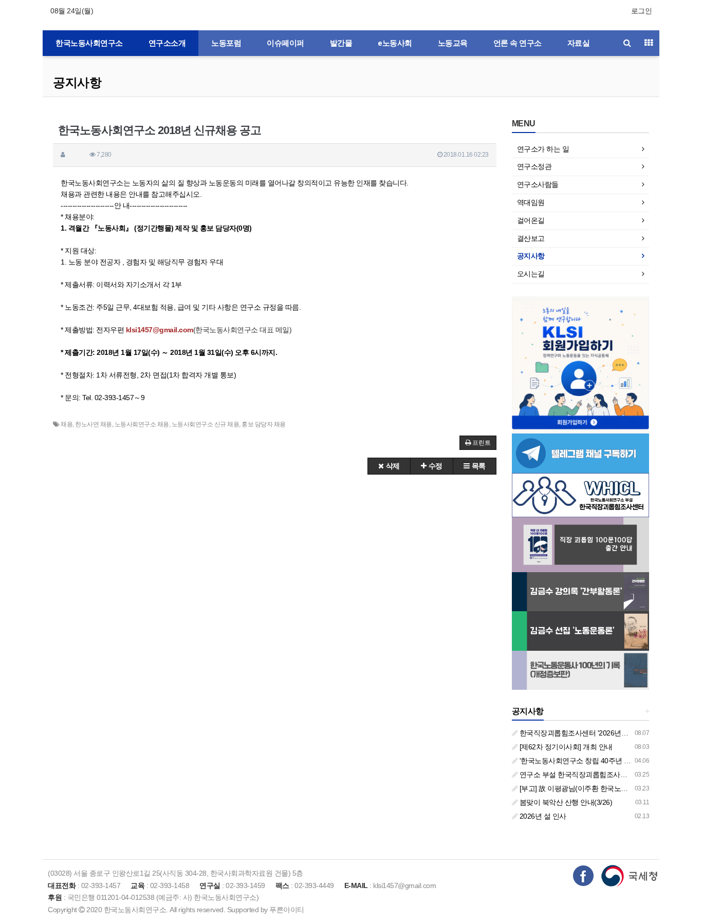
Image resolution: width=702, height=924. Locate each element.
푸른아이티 (286, 910)
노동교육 (453, 43)
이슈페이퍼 (285, 43)
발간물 (341, 43)
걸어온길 (531, 220)
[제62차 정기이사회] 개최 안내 (565, 747)
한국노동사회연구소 (89, 43)
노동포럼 (226, 43)
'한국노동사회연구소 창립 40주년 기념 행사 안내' (594, 761)
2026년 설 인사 (542, 816)
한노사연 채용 (93, 424)
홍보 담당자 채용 (264, 424)
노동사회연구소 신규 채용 (205, 424)
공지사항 (77, 82)
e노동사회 (395, 43)
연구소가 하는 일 (543, 149)
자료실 (578, 43)
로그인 (641, 11)
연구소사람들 (538, 184)
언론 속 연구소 (517, 43)
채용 (66, 424)
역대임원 (531, 202)
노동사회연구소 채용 (142, 424)
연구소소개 (167, 43)
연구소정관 (534, 166)
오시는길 (531, 274)
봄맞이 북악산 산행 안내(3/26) (565, 802)
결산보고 (531, 238)
